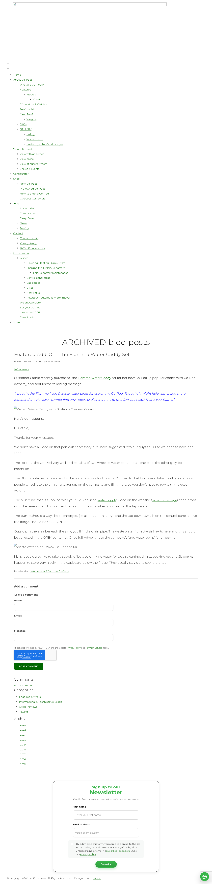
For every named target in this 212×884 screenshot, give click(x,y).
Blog (16, 203)
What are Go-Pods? (32, 84)
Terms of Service (94, 648)
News (23, 223)
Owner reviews (28, 706)
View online (27, 158)
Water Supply (107, 500)
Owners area (21, 253)
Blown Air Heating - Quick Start (45, 263)
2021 (23, 734)
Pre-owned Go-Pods (32, 188)
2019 (23, 744)
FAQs (23, 124)
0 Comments (21, 369)
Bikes (29, 287)
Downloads (27, 317)
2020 (23, 739)
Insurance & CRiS (30, 312)
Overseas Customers (32, 198)
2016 (23, 759)
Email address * (82, 824)
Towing (24, 228)
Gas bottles (33, 282)
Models (31, 94)
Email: (18, 615)
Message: (20, 630)
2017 (23, 754)
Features (25, 89)
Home (17, 74)
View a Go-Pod (22, 149)
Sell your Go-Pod (30, 307)
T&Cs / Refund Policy (32, 248)
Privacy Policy (28, 243)
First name (79, 806)
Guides (24, 258)
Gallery (30, 134)
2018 (23, 749)
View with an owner (32, 154)
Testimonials (27, 109)
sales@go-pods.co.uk (118, 850)
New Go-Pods (28, 183)
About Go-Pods (22, 79)
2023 (23, 724)
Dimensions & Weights (33, 104)
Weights (31, 119)
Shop (16, 178)
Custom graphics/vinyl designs (44, 144)
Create (97, 878)
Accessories (27, 208)
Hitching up (33, 292)
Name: (18, 600)
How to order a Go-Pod (34, 193)
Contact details (29, 238)
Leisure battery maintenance (50, 272)
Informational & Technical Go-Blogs (49, 571)
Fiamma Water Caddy (94, 378)
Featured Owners (30, 696)
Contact (18, 233)
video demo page (164, 500)
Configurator (20, 173)
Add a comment (24, 685)
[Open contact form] (204, 876)
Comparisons (28, 213)
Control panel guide (38, 277)
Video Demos (34, 139)
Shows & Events (29, 168)
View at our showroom (33, 163)
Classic (37, 99)
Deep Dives (27, 218)
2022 (23, 729)
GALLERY (25, 129)
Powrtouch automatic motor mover (48, 297)
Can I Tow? (26, 114)
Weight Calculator (31, 302)
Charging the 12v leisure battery (45, 267)
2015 (23, 764)
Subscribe (106, 864)
